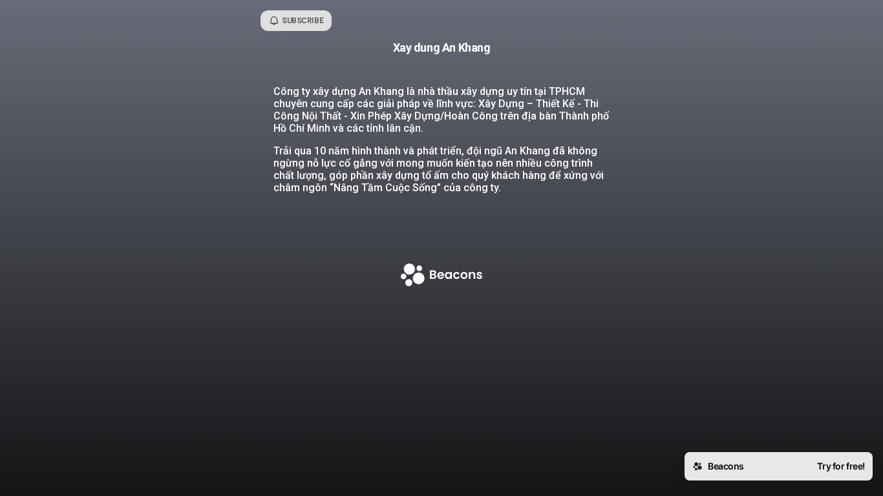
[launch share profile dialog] (612, 20)
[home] (441, 276)
